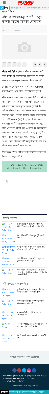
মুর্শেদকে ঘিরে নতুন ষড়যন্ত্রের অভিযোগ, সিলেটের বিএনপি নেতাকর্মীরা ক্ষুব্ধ (31, 290)
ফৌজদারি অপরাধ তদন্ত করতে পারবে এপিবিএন (25, 392)
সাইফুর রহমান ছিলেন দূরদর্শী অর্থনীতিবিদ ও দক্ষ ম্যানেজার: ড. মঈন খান (32, 325)
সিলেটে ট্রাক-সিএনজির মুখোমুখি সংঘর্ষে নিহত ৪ (30, 236)
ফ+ (35, 64)
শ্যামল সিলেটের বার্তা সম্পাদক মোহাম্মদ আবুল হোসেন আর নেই (30, 302)
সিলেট (12, 11)
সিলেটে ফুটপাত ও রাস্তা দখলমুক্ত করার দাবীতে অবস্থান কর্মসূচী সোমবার (31, 248)
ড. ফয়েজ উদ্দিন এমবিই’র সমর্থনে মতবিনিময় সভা (29, 313)
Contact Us (17, 385)
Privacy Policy (31, 385)
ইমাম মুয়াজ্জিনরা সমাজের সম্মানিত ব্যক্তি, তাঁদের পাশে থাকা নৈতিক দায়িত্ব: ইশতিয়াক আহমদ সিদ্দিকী (32, 272)
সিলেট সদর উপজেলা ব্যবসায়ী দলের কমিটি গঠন (31, 336)
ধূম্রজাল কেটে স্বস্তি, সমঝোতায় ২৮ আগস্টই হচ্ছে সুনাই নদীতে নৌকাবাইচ (30, 225)
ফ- (40, 64)
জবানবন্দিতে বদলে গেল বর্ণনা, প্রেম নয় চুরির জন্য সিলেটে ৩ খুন (30, 259)
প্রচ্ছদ (4, 11)
